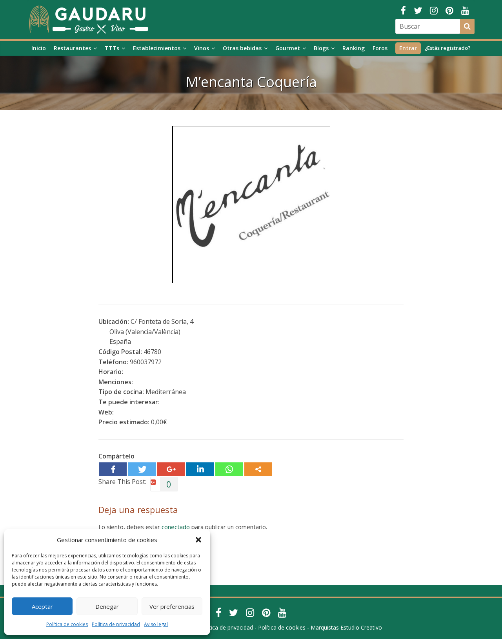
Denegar (107, 606)
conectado (176, 527)
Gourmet (287, 48)
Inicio (38, 48)
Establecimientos (156, 48)
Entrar (408, 48)
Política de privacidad (116, 624)
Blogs (321, 48)
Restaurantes (72, 48)
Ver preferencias (172, 606)
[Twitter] (142, 469)
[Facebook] (113, 469)
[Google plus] (171, 469)
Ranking (353, 48)
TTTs (112, 48)
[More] (258, 469)
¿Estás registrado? (448, 47)
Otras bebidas (242, 48)
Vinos (201, 48)
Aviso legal (156, 624)
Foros (380, 48)
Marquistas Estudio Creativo (346, 627)
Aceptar (42, 606)
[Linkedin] (200, 469)
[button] (198, 540)
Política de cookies (67, 624)
